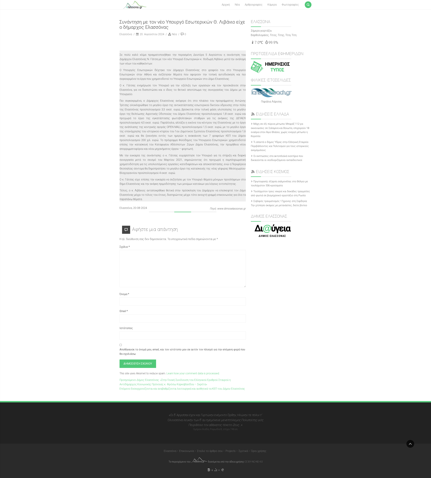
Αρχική (226, 4)
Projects (231, 451)
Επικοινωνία (186, 451)
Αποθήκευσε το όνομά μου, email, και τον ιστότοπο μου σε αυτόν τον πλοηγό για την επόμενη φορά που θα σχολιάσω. (182, 351)
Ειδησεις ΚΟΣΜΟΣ (272, 171)
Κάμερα (272, 4)
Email (124, 311)
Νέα (237, 4)
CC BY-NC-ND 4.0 (254, 461)
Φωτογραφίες (290, 4)
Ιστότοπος (126, 328)
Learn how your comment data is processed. (193, 373)
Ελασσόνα (126, 34)
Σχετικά (243, 451)
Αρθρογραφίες (253, 4)
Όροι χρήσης (258, 451)
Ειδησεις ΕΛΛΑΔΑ (272, 114)
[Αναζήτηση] (308, 4)
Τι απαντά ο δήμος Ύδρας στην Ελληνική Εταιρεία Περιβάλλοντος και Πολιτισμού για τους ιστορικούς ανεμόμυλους (280, 146)
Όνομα (124, 294)
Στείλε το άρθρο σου (210, 451)
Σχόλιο (125, 246)
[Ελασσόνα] (135, 4)
